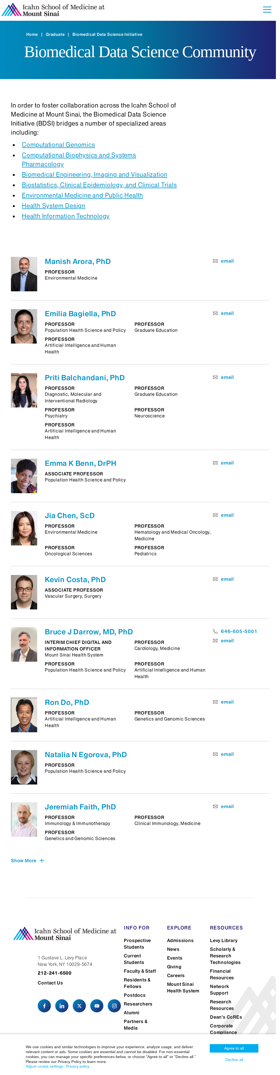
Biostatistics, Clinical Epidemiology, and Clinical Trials (99, 185)
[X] (79, 1005)
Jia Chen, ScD (70, 515)
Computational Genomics (58, 145)
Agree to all (234, 1048)
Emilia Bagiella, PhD (80, 313)
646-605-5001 (239, 631)
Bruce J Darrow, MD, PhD (89, 631)
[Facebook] (44, 1005)
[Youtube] (96, 1005)
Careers (176, 975)
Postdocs (134, 995)
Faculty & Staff (140, 971)
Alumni (131, 1012)
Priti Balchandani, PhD (85, 377)
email (227, 261)
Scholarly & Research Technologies (225, 955)
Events (175, 958)
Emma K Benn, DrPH (80, 463)
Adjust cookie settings (44, 1066)
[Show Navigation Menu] (267, 10)
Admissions (180, 940)
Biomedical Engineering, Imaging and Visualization (94, 174)
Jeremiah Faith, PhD (80, 806)
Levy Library (224, 940)
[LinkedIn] (61, 1005)
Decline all (234, 1059)
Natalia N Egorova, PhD (86, 754)
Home (32, 34)
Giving (174, 966)
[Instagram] (114, 1005)
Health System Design (53, 206)
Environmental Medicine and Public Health (82, 195)
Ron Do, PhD (67, 702)
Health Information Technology (66, 216)
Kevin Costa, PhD (75, 579)
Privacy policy (77, 1066)
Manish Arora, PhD (78, 261)
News (173, 949)
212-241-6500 (55, 973)
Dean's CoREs (226, 1017)
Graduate (55, 34)
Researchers (138, 1004)
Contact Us (50, 983)
